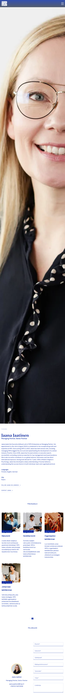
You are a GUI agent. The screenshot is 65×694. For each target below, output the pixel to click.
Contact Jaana (6, 490)
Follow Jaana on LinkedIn (10, 485)
